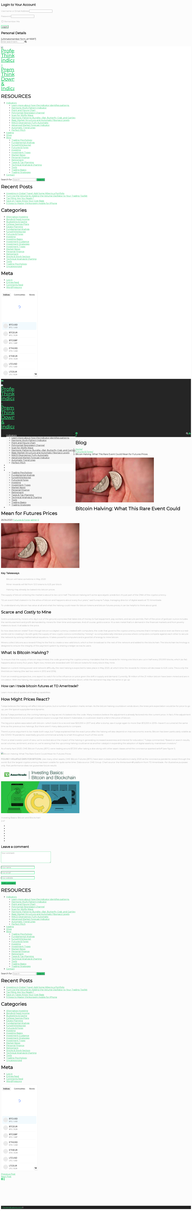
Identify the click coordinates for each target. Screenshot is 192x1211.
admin (34, 520)
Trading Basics (18, 170)
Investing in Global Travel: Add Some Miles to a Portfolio (35, 193)
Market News (18, 155)
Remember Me (12, 21)
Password (6, 16)
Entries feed (12, 282)
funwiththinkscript (21, 145)
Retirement (17, 160)
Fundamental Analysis (23, 142)
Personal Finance (20, 157)
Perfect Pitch (18, 130)
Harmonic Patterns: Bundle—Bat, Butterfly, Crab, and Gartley (43, 118)
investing (16, 150)
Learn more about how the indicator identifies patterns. (40, 105)
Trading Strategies (21, 172)
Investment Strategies (17, 244)
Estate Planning (14, 227)
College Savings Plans (17, 224)
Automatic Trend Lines (23, 127)
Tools (14, 167)
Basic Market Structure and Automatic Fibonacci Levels (40, 120)
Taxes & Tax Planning (22, 162)
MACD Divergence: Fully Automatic (29, 123)
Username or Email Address (15, 11)
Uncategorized (14, 266)
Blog (8, 137)
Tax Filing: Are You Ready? (20, 198)
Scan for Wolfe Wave (22, 115)
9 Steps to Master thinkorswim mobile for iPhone (31, 203)
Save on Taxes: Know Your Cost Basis (25, 201)
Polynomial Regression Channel (28, 113)
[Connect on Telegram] (2, 1179)
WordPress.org (14, 287)
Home (78, 449)
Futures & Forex (19, 147)
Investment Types (20, 152)
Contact (10, 175)
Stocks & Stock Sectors (18, 256)
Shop (9, 135)
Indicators (11, 103)
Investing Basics (14, 239)
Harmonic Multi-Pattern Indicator (29, 108)
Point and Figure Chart (23, 110)
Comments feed (14, 285)
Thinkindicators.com (12, 1207)
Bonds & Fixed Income (18, 219)
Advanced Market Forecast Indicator (30, 125)
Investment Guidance (17, 241)
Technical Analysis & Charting (26, 165)
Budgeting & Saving (16, 222)
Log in (9, 280)
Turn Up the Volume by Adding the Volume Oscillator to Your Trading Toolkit (46, 196)
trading (10, 132)
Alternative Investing (17, 217)
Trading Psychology (21, 140)
